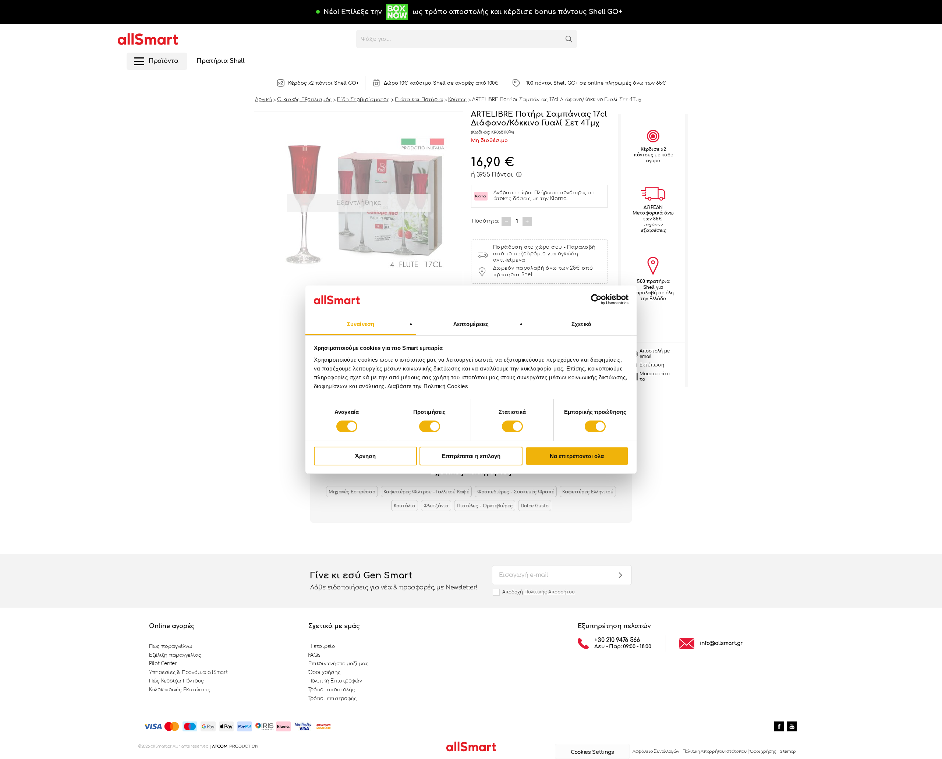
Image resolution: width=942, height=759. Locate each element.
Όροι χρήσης (324, 672)
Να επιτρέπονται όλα (577, 456)
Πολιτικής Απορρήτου (549, 592)
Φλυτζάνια (436, 505)
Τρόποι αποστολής (331, 689)
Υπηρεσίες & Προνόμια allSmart (188, 672)
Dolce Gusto (535, 505)
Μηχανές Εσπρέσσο (352, 491)
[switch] (429, 426)
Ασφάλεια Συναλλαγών (656, 751)
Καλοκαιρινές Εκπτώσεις (179, 689)
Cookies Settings (592, 752)
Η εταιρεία (322, 646)
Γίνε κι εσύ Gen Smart (393, 581)
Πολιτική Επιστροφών (335, 681)
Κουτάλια (404, 505)
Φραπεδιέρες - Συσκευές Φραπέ (515, 491)
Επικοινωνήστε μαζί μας (338, 663)
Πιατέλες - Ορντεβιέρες (485, 505)
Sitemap (788, 751)
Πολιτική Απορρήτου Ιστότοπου (715, 751)
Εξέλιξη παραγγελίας (175, 655)
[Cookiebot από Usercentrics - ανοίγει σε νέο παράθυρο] (596, 299)
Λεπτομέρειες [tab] (471, 323)
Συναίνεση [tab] (360, 323)
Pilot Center (163, 663)
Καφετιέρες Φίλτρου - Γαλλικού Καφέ (426, 491)
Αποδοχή (538, 592)
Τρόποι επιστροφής (332, 698)
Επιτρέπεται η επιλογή (471, 456)
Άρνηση (365, 456)
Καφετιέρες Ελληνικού (587, 491)
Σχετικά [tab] (581, 323)
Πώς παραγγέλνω (170, 646)
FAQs (314, 655)
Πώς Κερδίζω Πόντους (176, 681)
